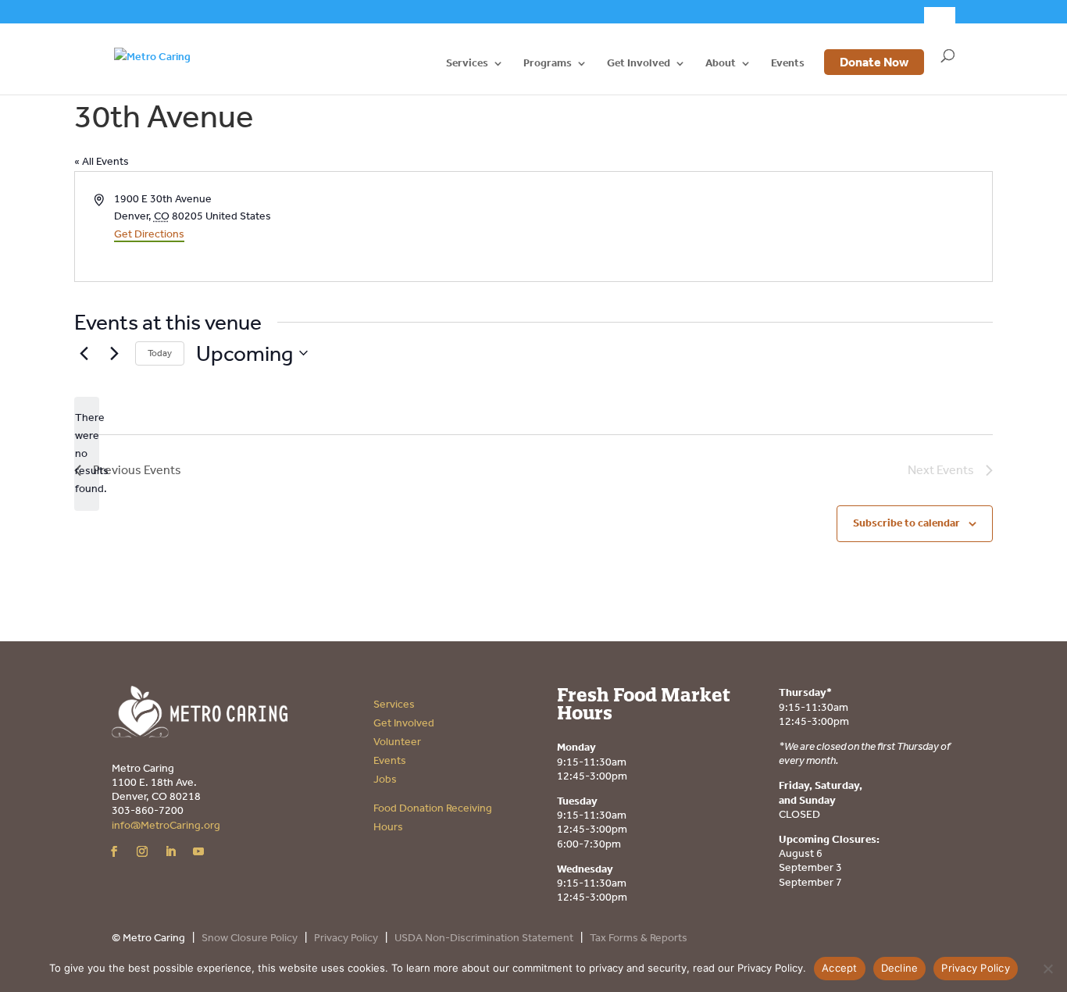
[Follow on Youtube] (198, 851)
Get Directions (149, 234)
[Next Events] (114, 353)
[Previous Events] (83, 353)
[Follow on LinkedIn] (170, 851)
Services (467, 64)
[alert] (86, 453)
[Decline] (1047, 968)
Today (160, 353)
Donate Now (874, 62)
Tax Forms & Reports (638, 937)
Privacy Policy (346, 937)
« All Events (101, 161)
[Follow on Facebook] (114, 851)
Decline (900, 968)
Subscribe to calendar (906, 523)
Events (788, 64)
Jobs (385, 779)
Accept (840, 968)
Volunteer (397, 741)
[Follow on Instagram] (142, 851)
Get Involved (638, 64)
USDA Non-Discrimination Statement (483, 937)
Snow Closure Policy (250, 937)
